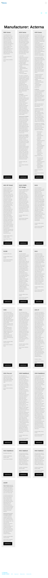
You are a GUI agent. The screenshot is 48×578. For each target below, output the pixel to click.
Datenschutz (22, 574)
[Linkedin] (12, 566)
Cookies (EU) (28, 574)
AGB (12, 574)
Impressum (16, 574)
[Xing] (9, 566)
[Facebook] (15, 566)
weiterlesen (8, 177)
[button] (46, 3)
